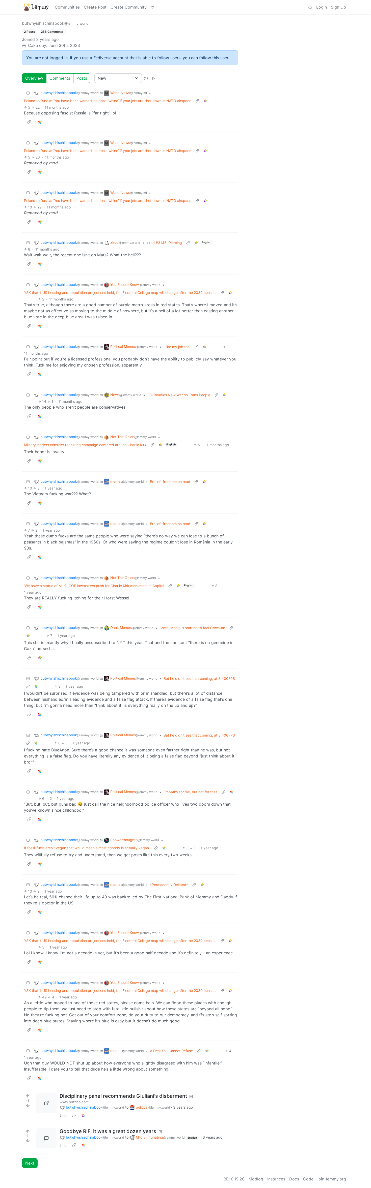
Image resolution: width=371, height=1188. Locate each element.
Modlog (256, 1178)
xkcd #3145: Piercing (164, 242)
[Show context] (197, 101)
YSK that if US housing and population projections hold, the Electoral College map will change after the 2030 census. (120, 292)
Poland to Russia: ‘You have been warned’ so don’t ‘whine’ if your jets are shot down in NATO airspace (107, 101)
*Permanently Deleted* (169, 884)
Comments (59, 78)
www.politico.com (74, 1102)
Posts (81, 78)
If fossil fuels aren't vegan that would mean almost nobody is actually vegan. (87, 848)
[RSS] (153, 78)
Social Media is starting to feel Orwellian (192, 628)
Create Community (129, 7)
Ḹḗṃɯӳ (40, 7)
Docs (294, 1178)
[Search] (310, 7)
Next (29, 1163)
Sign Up (338, 7)
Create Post (95, 7)
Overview (34, 78)
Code (308, 1178)
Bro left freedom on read (170, 481)
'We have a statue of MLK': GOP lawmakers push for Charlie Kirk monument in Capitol (94, 586)
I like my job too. (177, 347)
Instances (276, 1178)
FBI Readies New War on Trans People (178, 395)
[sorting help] (146, 78)
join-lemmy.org (331, 1178)
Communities (67, 7)
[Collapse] (28, 93)
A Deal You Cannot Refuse (171, 1051)
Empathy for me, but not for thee (191, 792)
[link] (205, 101)
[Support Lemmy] (152, 7)
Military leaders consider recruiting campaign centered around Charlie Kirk (85, 445)
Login (321, 7)
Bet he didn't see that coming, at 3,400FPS (199, 678)
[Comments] (46, 1138)
